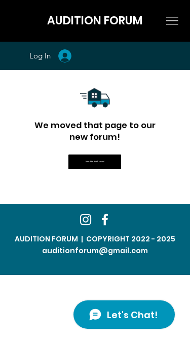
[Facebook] (104, 219)
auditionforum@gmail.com (95, 250)
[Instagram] (85, 219)
